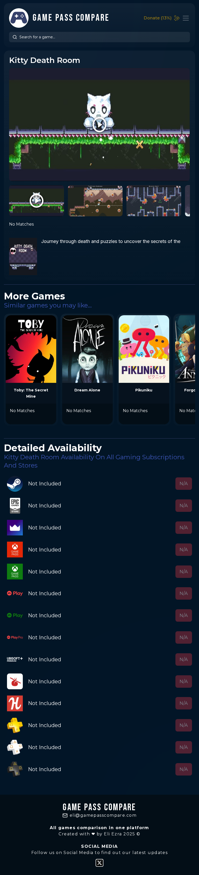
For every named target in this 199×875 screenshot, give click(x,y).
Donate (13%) (158, 18)
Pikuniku (143, 390)
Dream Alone (87, 390)
